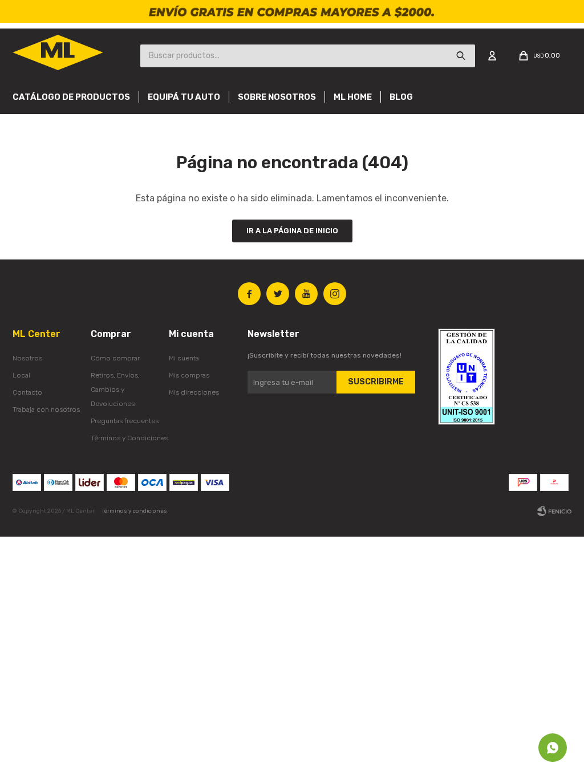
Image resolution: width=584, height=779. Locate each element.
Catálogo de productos (71, 97)
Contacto (27, 392)
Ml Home (353, 97)
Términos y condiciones (134, 511)
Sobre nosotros (277, 97)
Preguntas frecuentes (125, 421)
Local (21, 375)
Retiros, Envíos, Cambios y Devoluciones (115, 389)
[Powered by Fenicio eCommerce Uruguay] (554, 511)
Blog (401, 97)
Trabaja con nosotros (46, 409)
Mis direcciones (194, 392)
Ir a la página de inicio (292, 230)
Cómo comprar (115, 358)
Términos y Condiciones (129, 438)
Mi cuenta (184, 358)
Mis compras (189, 375)
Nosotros (27, 358)
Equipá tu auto (184, 97)
